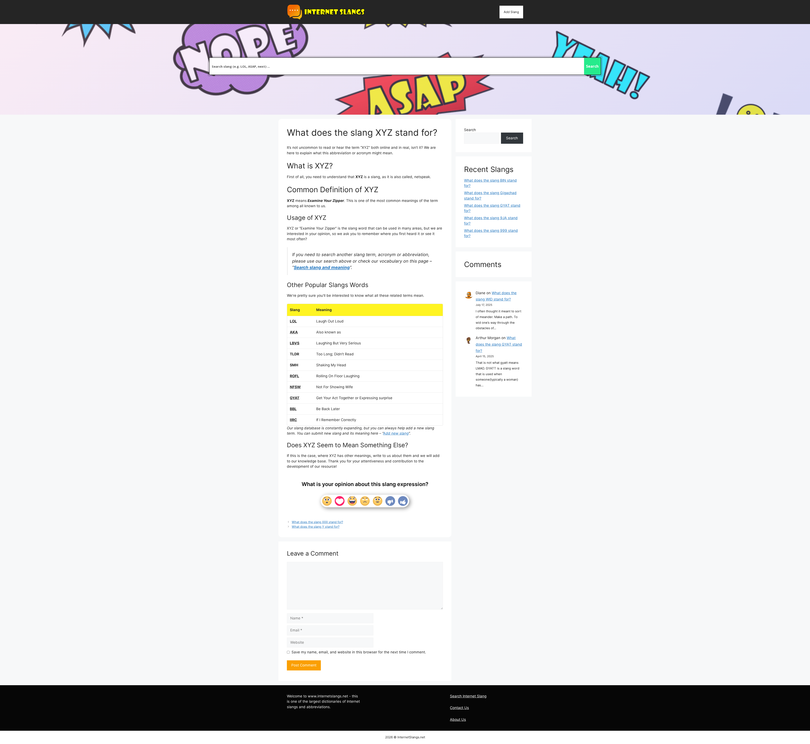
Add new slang (396, 433)
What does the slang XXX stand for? (317, 522)
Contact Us (459, 708)
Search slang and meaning (322, 267)
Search (470, 130)
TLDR (294, 354)
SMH (294, 365)
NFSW (295, 387)
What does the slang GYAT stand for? (499, 344)
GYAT (294, 398)
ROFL (294, 376)
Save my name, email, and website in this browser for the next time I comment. (359, 652)
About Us (458, 719)
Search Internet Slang (468, 696)
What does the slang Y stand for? (315, 526)
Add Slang (511, 12)
